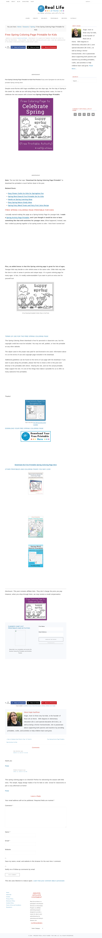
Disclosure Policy (10, 901)
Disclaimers (9, 907)
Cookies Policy (10, 903)
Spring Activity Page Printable (17, 217)
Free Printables (36, 705)
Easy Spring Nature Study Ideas (20, 202)
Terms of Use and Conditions (13, 905)
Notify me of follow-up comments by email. (20, 869)
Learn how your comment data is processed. (49, 881)
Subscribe (8, 894)
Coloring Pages (27, 705)
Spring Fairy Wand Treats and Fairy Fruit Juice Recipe (28, 205)
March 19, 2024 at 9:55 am (20, 752)
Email (7, 841)
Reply (7, 766)
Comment (9, 805)
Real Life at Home (51, 9)
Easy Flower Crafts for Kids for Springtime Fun (26, 193)
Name (7, 832)
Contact (8, 896)
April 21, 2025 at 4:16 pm (20, 771)
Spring (43, 705)
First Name (42, 626)
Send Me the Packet (51, 639)
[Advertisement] (35, 62)
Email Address (43, 632)
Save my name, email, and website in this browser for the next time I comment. (33, 861)
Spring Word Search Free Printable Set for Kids (26, 196)
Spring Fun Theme (50, 705)
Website (8, 849)
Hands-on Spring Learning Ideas (20, 199)
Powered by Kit (51, 642)
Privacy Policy (9, 898)
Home (7, 892)
